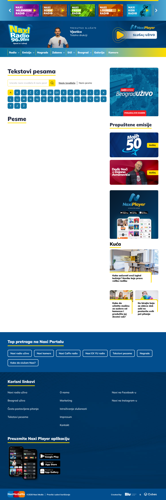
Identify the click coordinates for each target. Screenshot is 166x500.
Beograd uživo (16, 400)
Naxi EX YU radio (95, 353)
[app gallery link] (50, 471)
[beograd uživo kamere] (134, 92)
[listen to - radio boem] (54, 10)
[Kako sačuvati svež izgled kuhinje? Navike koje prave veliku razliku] (134, 262)
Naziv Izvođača (67, 82)
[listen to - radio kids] (139, 10)
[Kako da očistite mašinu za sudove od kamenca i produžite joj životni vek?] (121, 296)
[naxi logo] (20, 34)
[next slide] (156, 10)
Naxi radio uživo (19, 353)
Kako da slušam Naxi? (23, 362)
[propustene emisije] (134, 144)
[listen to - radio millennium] (26, 10)
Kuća (115, 244)
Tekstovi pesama (122, 353)
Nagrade (145, 353)
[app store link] (50, 464)
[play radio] (134, 34)
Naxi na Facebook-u (124, 392)
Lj (17, 99)
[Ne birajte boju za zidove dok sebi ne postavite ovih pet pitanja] (147, 296)
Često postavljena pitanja (23, 408)
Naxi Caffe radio (68, 353)
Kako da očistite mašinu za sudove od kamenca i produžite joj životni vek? (121, 310)
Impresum (66, 417)
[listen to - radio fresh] (82, 10)
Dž (57, 92)
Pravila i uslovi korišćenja (58, 495)
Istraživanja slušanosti (73, 408)
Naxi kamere (44, 353)
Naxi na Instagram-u (124, 400)
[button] (52, 83)
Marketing (66, 400)
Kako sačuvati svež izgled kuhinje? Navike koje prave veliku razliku (127, 278)
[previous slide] (10, 10)
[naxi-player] (134, 214)
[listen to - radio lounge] (110, 10)
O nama (64, 392)
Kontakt (64, 425)
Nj (37, 99)
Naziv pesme (85, 82)
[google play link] (50, 456)
